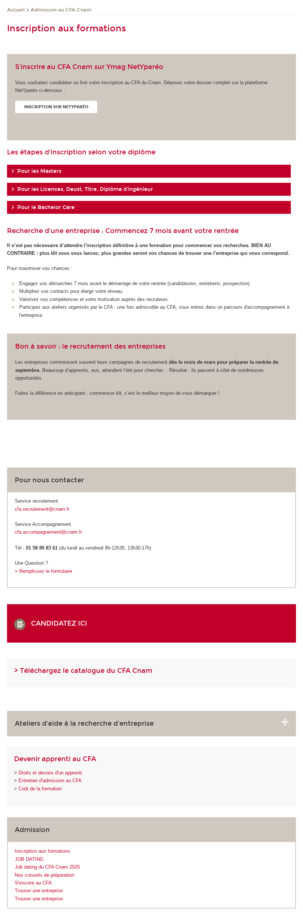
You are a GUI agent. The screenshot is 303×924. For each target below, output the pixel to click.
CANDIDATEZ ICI (62, 623)
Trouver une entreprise (39, 890)
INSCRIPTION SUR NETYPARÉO (56, 107)
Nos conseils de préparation (44, 875)
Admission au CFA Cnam (61, 10)
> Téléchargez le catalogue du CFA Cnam (83, 671)
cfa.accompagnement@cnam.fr (48, 532)
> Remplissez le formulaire (43, 571)
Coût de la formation (40, 788)
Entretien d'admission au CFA (50, 780)
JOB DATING (29, 859)
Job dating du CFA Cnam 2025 (47, 867)
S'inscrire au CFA (33, 883)
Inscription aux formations (42, 851)
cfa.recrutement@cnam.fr (42, 509)
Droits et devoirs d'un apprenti (50, 773)
